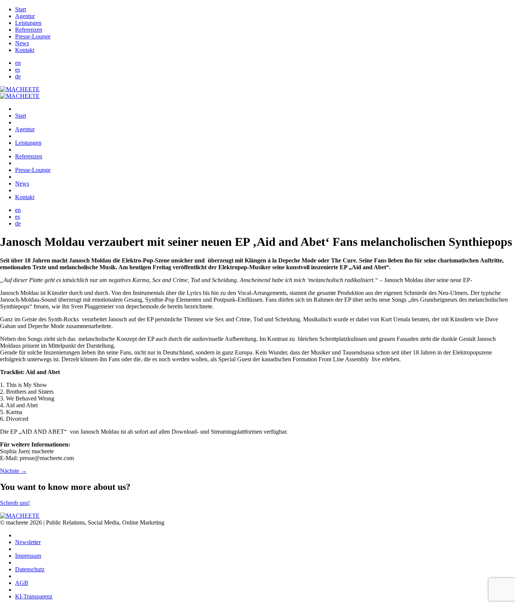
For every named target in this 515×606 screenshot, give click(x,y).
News (22, 43)
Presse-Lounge (33, 36)
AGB (21, 583)
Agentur (25, 16)
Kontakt (24, 50)
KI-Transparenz (33, 596)
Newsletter (28, 542)
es (17, 69)
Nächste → (13, 471)
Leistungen (28, 23)
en (18, 63)
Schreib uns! (15, 503)
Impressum (28, 555)
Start (20, 9)
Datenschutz (29, 569)
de (18, 76)
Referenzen (28, 29)
